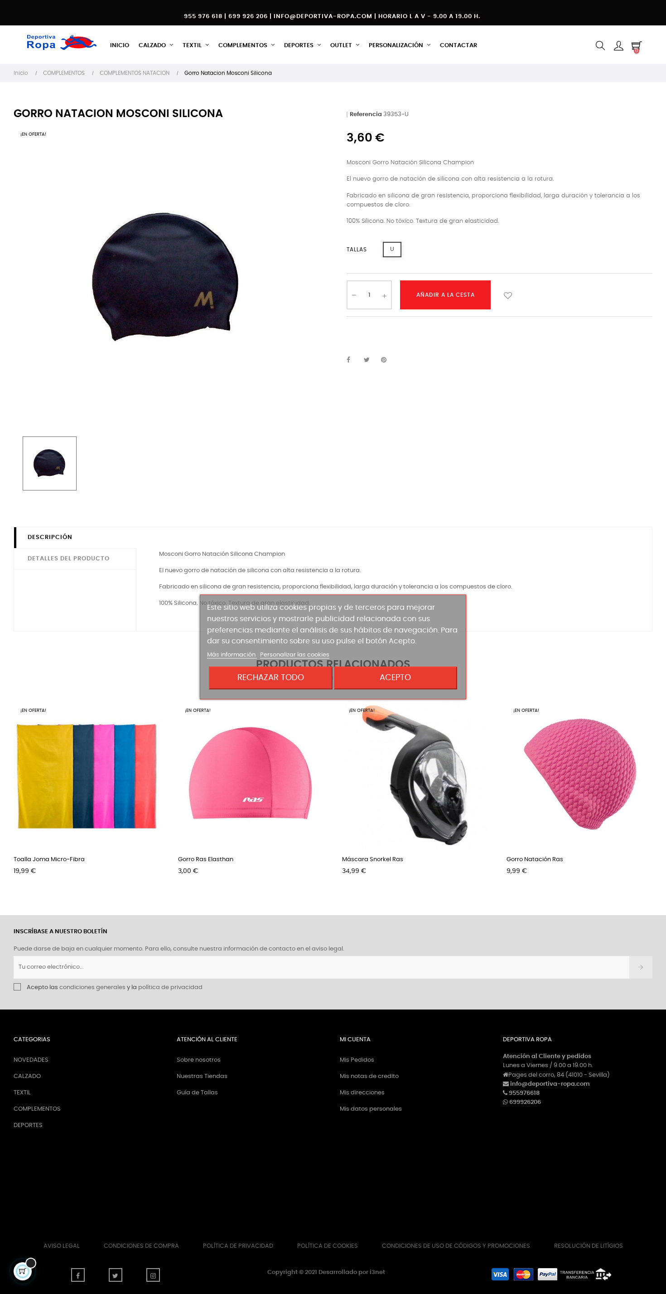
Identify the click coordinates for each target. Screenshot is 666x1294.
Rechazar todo (270, 678)
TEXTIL (22, 1093)
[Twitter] (115, 1275)
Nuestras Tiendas (202, 1076)
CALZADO (27, 1076)
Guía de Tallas (197, 1093)
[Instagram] (153, 1275)
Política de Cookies (327, 1246)
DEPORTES (28, 1125)
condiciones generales (92, 987)
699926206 (525, 1102)
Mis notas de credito (369, 1076)
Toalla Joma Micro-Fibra (49, 860)
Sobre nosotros (199, 1060)
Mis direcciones (362, 1093)
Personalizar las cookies (294, 655)
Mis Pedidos (357, 1060)
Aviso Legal (61, 1246)
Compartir (353, 360)
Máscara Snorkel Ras (372, 860)
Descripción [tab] (50, 537)
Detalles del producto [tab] (69, 559)
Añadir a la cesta (445, 295)
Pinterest (388, 360)
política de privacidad (170, 987)
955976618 (524, 1093)
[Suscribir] (640, 967)
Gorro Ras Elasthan (205, 860)
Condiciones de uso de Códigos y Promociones (456, 1246)
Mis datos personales (371, 1109)
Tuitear (370, 360)
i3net (377, 1272)
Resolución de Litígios (588, 1246)
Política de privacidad (238, 1246)
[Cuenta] (618, 46)
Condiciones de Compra (141, 1246)
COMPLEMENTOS (37, 1109)
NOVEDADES (31, 1060)
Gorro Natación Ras (535, 860)
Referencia (366, 115)
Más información (232, 655)
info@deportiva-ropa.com (550, 1084)
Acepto (395, 678)
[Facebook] (78, 1275)
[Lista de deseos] (508, 294)
